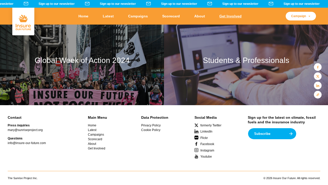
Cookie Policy (150, 130)
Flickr (204, 138)
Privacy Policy (151, 125)
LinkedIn (206, 131)
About (199, 16)
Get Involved (230, 16)
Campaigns (138, 16)
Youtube (206, 156)
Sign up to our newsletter (55, 4)
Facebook (207, 144)
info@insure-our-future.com (27, 143)
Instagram (207, 150)
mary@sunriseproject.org (25, 130)
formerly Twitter (210, 125)
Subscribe (262, 134)
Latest (108, 16)
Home (83, 16)
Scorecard (171, 16)
